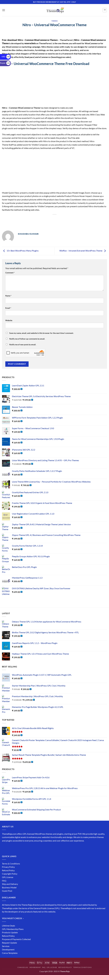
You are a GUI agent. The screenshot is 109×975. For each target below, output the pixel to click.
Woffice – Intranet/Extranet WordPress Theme (81, 250)
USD (6, 56)
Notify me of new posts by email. (22, 344)
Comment (10, 272)
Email (8, 308)
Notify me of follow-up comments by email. (27, 339)
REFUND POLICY (65, 967)
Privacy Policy (8, 867)
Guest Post (7, 890)
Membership (35, 967)
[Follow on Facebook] (4, 847)
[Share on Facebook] (40, 219)
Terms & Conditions (11, 863)
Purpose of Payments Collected (16, 939)
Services (5, 946)
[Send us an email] (19, 847)
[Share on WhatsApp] (35, 219)
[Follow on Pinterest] (23, 847)
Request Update (9, 942)
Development (8, 949)
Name (8, 296)
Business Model (9, 887)
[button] (3, 10)
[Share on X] (45, 219)
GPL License (7, 877)
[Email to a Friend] (54, 219)
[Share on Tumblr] (69, 219)
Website (8, 320)
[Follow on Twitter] (14, 847)
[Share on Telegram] (74, 219)
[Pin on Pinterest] (59, 219)
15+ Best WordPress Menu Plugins (22, 250)
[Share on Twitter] (49, 219)
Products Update (10, 932)
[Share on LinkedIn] (64, 219)
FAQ (4, 880)
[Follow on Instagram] (9, 847)
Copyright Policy (9, 873)
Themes (54, 21)
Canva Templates (10, 953)
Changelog (22, 967)
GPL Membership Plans (13, 929)
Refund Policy (8, 870)
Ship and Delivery (10, 884)
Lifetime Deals (8, 925)
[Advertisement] (54, 86)
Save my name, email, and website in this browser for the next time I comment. (41, 333)
